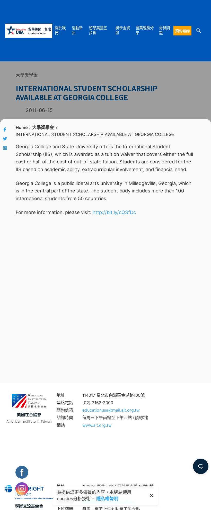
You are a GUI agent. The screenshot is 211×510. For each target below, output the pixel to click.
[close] (151, 495)
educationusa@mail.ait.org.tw (111, 410)
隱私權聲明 (107, 498)
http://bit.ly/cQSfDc (114, 212)
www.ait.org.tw (97, 425)
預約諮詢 (182, 30)
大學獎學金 (27, 75)
